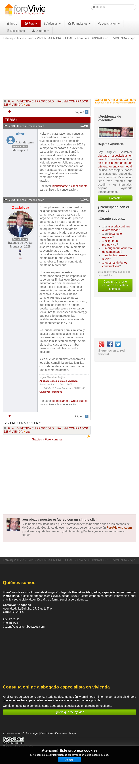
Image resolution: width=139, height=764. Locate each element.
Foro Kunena (53, 439)
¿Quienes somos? (13, 733)
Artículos (52, 23)
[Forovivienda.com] (32, 10)
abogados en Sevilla (47, 595)
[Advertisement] (69, 69)
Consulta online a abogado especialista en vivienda (56, 687)
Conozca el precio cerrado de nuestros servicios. (115, 285)
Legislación (109, 23)
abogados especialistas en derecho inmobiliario (80, 705)
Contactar (115, 198)
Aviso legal (32, 733)
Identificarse (60, 186)
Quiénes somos (19, 582)
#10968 (84, 125)
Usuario (41, 30)
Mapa (72, 733)
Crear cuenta (79, 186)
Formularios (80, 23)
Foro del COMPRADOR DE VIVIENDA (102, 38)
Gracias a (38, 439)
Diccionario (17, 30)
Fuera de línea (20, 146)
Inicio (13, 23)
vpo (28, 104)
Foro (32, 23)
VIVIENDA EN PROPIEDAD (55, 38)
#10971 (84, 199)
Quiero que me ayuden (69, 712)
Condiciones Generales (53, 733)
